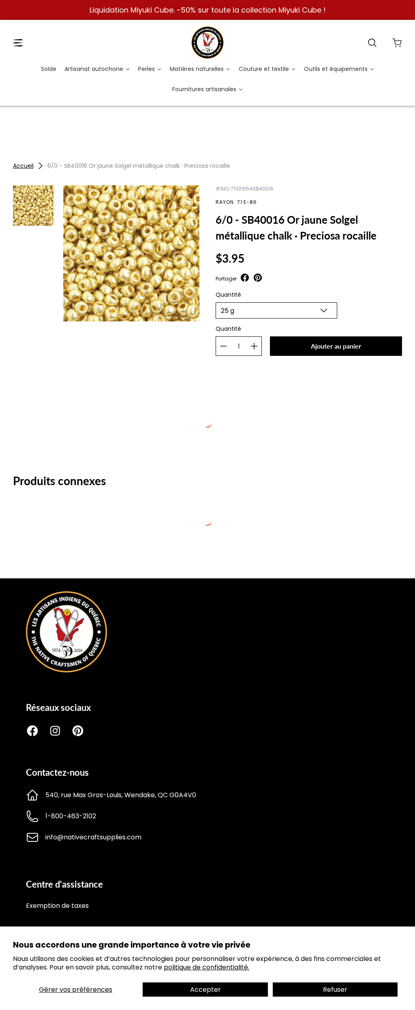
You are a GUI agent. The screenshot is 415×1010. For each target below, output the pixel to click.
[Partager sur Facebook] (245, 279)
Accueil (23, 166)
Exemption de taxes (57, 905)
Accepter (205, 989)
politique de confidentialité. (206, 967)
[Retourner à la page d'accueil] (66, 670)
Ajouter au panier (336, 346)
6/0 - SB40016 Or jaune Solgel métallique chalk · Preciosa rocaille (138, 166)
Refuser (335, 989)
